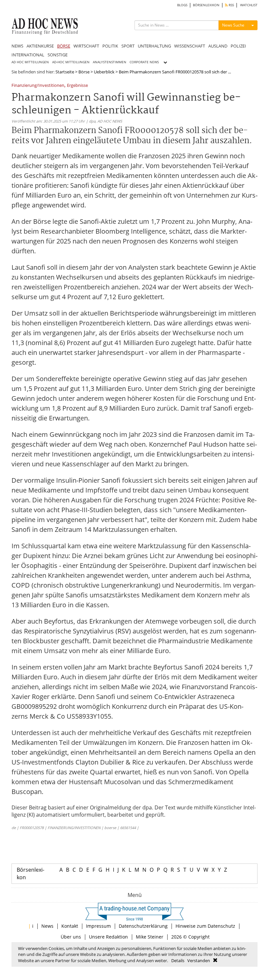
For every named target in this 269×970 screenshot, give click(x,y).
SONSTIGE (58, 55)
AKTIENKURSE (40, 46)
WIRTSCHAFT (86, 46)
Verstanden (198, 960)
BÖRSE (63, 46)
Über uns (71, 937)
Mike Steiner (149, 937)
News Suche (233, 25)
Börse (84, 72)
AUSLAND (217, 46)
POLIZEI (238, 46)
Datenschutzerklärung (143, 926)
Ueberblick (104, 72)
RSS (231, 5)
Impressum (98, 926)
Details (177, 960)
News (47, 926)
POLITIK (110, 46)
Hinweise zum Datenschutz (205, 926)
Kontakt (69, 926)
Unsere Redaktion (108, 937)
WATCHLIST (249, 5)
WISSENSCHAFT (189, 46)
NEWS (17, 46)
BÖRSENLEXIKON (206, 5)
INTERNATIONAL (27, 55)
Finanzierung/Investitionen (37, 85)
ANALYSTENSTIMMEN (109, 62)
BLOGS (182, 5)
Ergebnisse (77, 85)
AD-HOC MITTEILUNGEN (71, 62)
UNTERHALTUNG (154, 46)
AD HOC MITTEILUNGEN (30, 62)
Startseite (64, 72)
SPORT (127, 46)
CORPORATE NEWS (144, 62)
